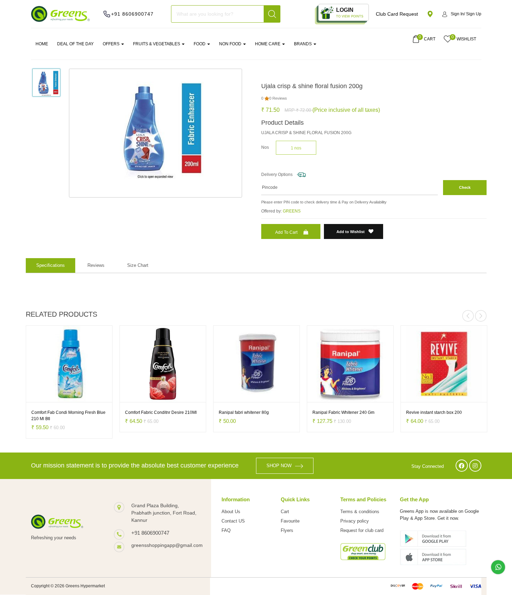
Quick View (86, 395)
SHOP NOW (279, 465)
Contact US (233, 521)
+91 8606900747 (132, 14)
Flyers (287, 530)
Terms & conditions (359, 511)
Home (42, 43)
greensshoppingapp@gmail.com (164, 545)
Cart (285, 511)
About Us (231, 511)
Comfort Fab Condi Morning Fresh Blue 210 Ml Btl (68, 415)
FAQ (226, 530)
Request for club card (361, 530)
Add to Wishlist (351, 232)
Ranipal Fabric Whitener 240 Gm (343, 412)
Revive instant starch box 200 (434, 412)
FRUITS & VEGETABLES (157, 43)
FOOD (200, 43)
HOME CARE (268, 43)
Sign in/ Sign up (466, 13)
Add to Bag (45, 395)
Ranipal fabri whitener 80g (244, 412)
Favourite (290, 521)
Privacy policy (354, 521)
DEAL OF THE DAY (75, 43)
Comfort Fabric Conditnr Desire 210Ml (161, 412)
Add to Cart (286, 232)
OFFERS (112, 43)
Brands (303, 43)
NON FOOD (230, 43)
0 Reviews (278, 98)
